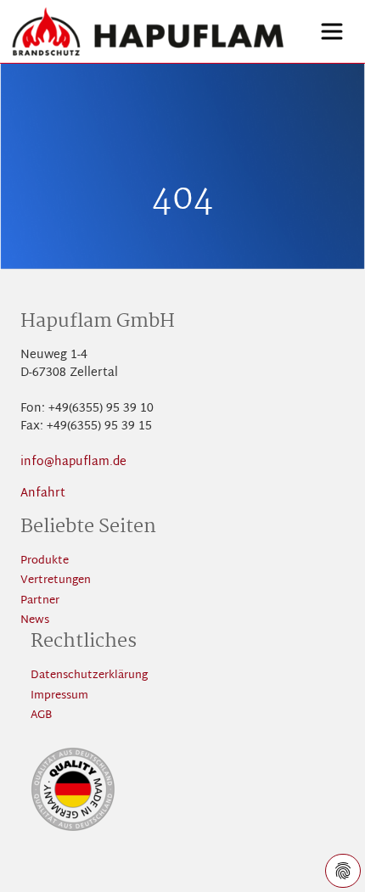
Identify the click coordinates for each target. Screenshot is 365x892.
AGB (41, 716)
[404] (148, 31)
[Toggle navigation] (332, 31)
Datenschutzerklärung (89, 676)
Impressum (59, 696)
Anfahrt (42, 493)
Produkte (44, 561)
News (34, 621)
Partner (39, 601)
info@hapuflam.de (73, 462)
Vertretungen (55, 581)
